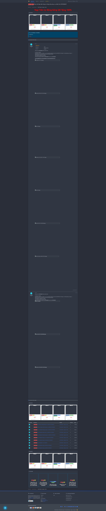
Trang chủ (42, 495)
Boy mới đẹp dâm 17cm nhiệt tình (40, 442)
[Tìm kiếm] (77, 1)
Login (54, 495)
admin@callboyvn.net (45, 500)
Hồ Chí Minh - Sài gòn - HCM (64, 424)
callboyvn (44, 501)
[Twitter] (75, 506)
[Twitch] (74, 506)
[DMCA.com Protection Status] (30, 501)
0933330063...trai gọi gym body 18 (70, 25)
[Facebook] (60, 506)
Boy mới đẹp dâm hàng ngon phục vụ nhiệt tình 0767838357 (44, 429)
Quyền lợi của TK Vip (68, 495)
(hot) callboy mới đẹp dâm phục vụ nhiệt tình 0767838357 (44, 424)
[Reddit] (71, 506)
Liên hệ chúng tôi (43, 498)
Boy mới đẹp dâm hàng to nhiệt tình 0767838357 (43, 445)
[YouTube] (77, 506)
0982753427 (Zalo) (44, 499)
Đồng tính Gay (31, 498)
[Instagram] (67, 506)
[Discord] (63, 506)
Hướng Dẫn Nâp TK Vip (69, 498)
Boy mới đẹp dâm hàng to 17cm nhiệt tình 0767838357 (43, 437)
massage (32, 497)
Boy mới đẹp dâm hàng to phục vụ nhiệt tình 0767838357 (44, 432)
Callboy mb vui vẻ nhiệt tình (32, 25)
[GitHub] (64, 506)
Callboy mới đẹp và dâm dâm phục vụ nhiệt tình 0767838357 (44, 427)
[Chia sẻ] (75, 43)
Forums (42, 496)
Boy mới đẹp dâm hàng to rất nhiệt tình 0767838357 (43, 440)
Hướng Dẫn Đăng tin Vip (69, 496)
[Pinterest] (70, 506)
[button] (34, 1)
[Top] (76, 510)
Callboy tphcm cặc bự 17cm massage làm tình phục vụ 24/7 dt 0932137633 (46, 26)
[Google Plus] (66, 506)
